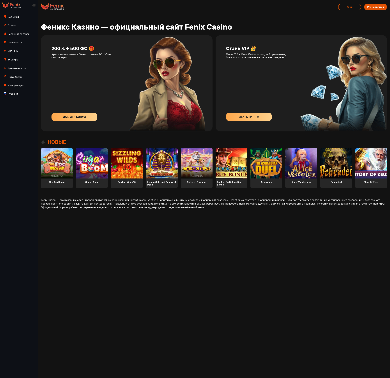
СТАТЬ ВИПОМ (249, 116)
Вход (349, 7)
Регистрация (375, 7)
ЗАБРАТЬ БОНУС (74, 116)
